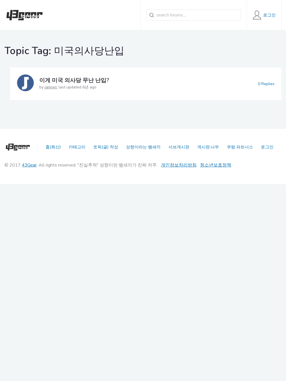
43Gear (29, 165)
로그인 (267, 147)
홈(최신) (53, 147)
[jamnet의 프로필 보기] (25, 83)
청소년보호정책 (215, 165)
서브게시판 (178, 147)
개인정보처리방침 (179, 165)
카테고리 (77, 147)
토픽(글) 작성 (105, 147)
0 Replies (266, 83)
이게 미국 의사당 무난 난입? (74, 80)
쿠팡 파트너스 (240, 147)
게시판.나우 (208, 147)
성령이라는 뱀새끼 (143, 147)
